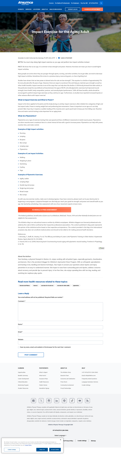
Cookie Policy (28, 445)
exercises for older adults (63, 285)
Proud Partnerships (65, 388)
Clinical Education (22, 382)
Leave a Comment (66, 58)
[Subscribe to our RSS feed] (87, 400)
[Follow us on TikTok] (72, 400)
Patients (21, 9)
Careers (51, 3)
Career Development (23, 379)
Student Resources (23, 388)
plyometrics (76, 285)
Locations (36, 9)
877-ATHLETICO (93, 3)
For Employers (75, 3)
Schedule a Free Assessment (44, 210)
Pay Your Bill (84, 3)
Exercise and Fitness (25, 285)
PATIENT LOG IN (72, 9)
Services (28, 9)
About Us (45, 9)
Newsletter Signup (44, 388)
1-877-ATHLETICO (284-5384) (90, 372)
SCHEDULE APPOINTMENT (92, 9)
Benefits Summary (23, 375)
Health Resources (56, 9)
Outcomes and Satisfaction (67, 379)
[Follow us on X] (41, 400)
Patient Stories (43, 385)
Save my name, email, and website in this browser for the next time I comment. (45, 347)
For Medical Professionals (62, 3)
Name (20, 324)
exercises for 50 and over (47, 285)
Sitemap (93, 441)
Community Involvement (67, 385)
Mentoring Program (23, 385)
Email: (89, 375)
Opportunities (21, 372)
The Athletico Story (65, 372)
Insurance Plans (43, 379)
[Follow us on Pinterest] (64, 400)
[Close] (61, 440)
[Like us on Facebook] (33, 400)
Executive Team (64, 375)
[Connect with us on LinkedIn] (56, 400)
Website (20, 339)
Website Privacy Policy (66, 441)
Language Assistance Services (90, 382)
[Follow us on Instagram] (49, 400)
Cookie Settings (86, 385)
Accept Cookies (55, 449)
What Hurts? (42, 375)
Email (20, 332)
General (35, 285)
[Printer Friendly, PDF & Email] (101, 248)
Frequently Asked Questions (89, 379)
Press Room (63, 382)
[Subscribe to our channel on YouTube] (79, 400)
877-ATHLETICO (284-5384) (60, 430)
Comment (21, 301)
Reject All (42, 449)
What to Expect (43, 372)
